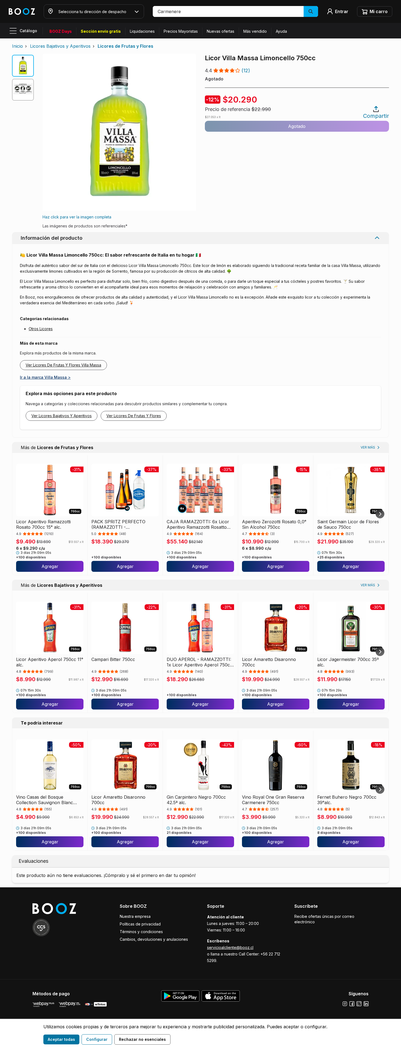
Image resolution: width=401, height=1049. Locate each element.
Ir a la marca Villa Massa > (45, 377)
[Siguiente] (380, 514)
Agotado (297, 126)
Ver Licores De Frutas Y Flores (133, 415)
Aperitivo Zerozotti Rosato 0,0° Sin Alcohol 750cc (274, 524)
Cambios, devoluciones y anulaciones (154, 939)
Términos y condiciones (141, 931)
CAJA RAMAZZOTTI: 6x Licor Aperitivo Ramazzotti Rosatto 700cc (198, 524)
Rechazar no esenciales (142, 1039)
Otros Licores (41, 328)
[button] (235, 11)
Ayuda (281, 31)
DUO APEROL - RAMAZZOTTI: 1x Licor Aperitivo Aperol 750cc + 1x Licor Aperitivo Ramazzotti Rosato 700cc (199, 662)
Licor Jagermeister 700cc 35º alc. (348, 662)
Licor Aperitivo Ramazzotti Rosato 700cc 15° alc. (43, 524)
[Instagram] (344, 1003)
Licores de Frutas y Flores (125, 46)
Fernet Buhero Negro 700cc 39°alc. (346, 799)
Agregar (49, 566)
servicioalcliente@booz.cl (230, 947)
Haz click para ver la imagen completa (77, 217)
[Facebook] (351, 1003)
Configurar (96, 1039)
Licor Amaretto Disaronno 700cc (269, 662)
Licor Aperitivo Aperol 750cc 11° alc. (49, 662)
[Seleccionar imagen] (23, 66)
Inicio (17, 46)
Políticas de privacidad (140, 924)
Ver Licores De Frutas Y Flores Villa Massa (63, 365)
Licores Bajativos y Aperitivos (60, 46)
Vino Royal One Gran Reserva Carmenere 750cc (273, 799)
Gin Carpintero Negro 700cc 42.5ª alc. (196, 799)
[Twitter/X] (359, 1003)
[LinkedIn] (366, 1003)
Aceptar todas (61, 1039)
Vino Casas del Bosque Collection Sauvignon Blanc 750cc (44, 799)
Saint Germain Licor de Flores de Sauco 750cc (348, 524)
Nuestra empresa (135, 916)
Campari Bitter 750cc (113, 659)
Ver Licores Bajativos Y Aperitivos (61, 415)
